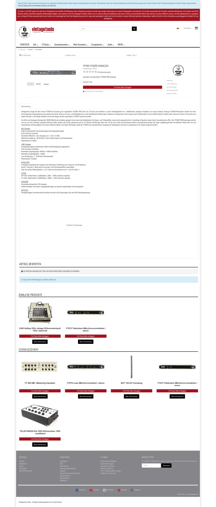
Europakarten (97, 44)
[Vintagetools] (178, 70)
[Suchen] (134, 29)
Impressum (63, 461)
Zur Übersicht (26, 55)
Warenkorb (22, 463)
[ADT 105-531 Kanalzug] (131, 367)
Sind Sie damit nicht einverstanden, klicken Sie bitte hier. (37, 5)
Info (35, 44)
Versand (62, 471)
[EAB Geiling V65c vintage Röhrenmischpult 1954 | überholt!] (40, 312)
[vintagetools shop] (36, 31)
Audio (110, 44)
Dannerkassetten (61, 44)
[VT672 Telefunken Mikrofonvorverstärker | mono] (177, 367)
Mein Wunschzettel (25, 471)
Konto (21, 466)
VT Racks (45, 44)
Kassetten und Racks (107, 466)
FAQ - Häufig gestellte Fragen (110, 471)
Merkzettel (23, 468)
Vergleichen (170, 80)
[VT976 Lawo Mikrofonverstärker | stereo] (85, 367)
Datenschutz (64, 466)
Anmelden (187, 28)
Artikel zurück (71, 55)
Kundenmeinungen (107, 463)
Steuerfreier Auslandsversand (70, 473)
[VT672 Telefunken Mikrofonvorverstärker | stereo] (85, 312)
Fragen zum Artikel (171, 93)
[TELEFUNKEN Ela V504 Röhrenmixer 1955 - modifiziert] (40, 415)
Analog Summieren (107, 468)
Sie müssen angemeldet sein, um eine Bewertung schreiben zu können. (51, 271)
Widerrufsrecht (65, 475)
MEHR (120, 44)
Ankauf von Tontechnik (108, 473)
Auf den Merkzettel (171, 87)
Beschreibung (26, 106)
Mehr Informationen (40, 342)
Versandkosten (194, 494)
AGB (61, 463)
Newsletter (63, 480)
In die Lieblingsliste (172, 84)
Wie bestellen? (65, 478)
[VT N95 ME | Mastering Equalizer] (40, 367)
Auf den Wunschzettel (172, 90)
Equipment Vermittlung (108, 461)
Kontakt (21, 461)
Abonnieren (166, 465)
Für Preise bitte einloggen (122, 87)
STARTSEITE (24, 44)
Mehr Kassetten (79, 44)
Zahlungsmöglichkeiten (68, 468)
